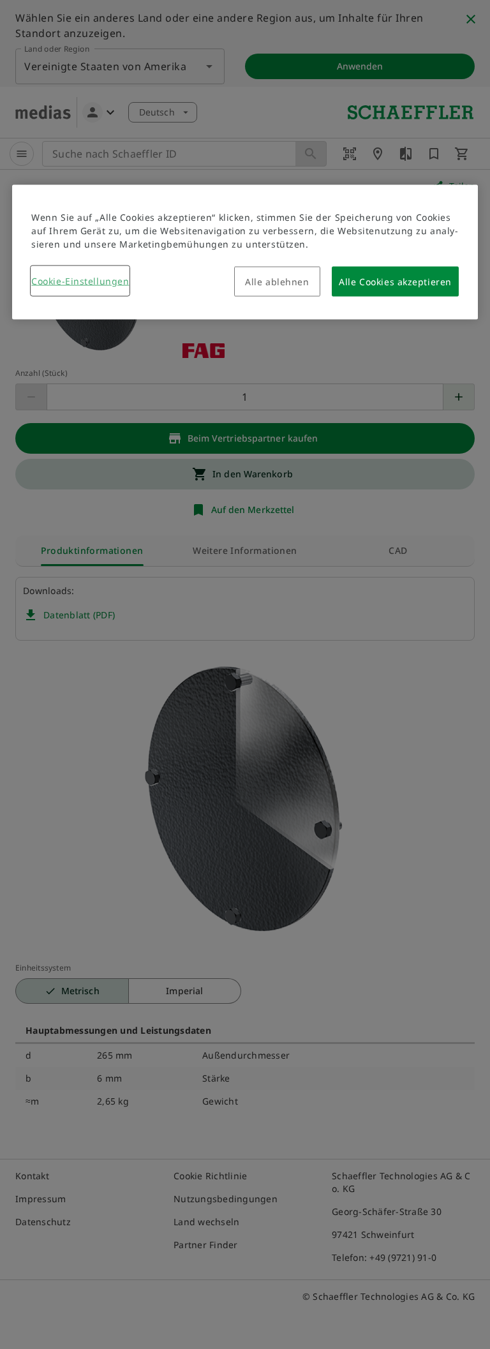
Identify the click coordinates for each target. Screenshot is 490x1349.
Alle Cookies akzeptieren (395, 282)
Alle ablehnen (277, 282)
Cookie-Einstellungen (80, 281)
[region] (245, 252)
